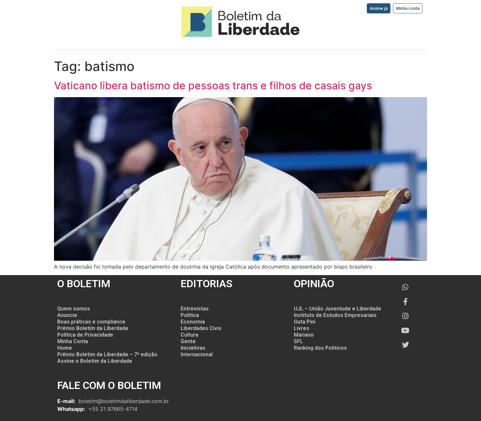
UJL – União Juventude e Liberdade (337, 309)
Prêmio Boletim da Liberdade (92, 328)
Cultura (189, 335)
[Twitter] (405, 345)
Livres (301, 328)
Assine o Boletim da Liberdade (94, 361)
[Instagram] (405, 316)
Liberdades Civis (201, 328)
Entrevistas (195, 309)
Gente (188, 341)
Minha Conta (72, 341)
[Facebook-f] (405, 301)
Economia (193, 322)
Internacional (197, 354)
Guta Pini (304, 322)
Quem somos (73, 309)
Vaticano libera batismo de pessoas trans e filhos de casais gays (213, 85)
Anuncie (67, 315)
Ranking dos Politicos (320, 348)
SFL (298, 341)
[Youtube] (405, 330)
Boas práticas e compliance (91, 322)
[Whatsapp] (405, 287)
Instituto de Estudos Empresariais (335, 315)
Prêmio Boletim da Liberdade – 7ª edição (107, 354)
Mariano (304, 335)
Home (64, 348)
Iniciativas (193, 348)
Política (190, 315)
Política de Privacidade (85, 335)
